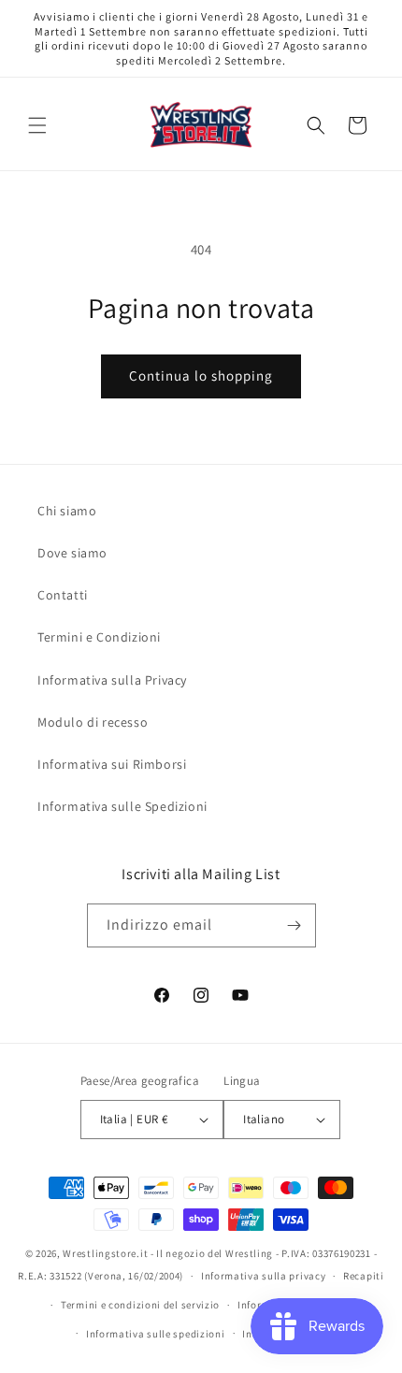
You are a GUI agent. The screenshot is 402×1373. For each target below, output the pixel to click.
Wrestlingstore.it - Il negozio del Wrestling (168, 1253)
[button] (37, 125)
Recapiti (363, 1275)
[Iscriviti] (294, 925)
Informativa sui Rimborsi (111, 764)
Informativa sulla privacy (263, 1275)
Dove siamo (72, 552)
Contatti (62, 594)
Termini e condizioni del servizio (140, 1304)
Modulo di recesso (92, 722)
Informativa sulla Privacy (112, 680)
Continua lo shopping (201, 375)
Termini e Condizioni (99, 637)
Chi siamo (66, 510)
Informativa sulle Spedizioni (122, 806)
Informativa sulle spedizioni (155, 1333)
